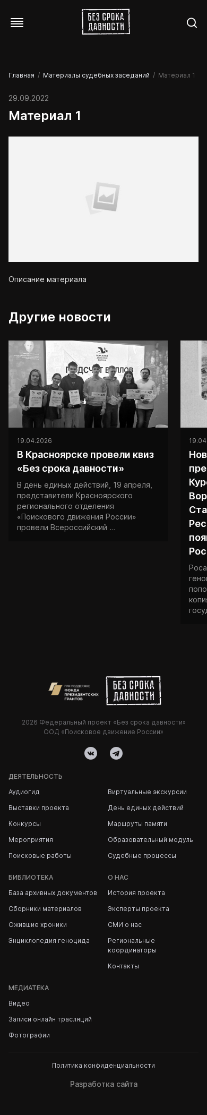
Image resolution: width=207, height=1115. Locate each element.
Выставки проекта (38, 808)
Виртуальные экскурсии (147, 792)
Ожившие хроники (37, 925)
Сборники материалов (45, 909)
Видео (19, 1003)
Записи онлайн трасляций (50, 1019)
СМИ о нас (125, 925)
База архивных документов (52, 893)
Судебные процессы (142, 855)
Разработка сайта (103, 1083)
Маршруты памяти (137, 824)
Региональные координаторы (132, 945)
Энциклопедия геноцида (49, 940)
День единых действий (146, 808)
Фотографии (29, 1035)
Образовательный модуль (150, 840)
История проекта (136, 893)
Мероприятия (30, 840)
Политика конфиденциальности (103, 1065)
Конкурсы (24, 824)
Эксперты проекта (138, 909)
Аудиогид (24, 792)
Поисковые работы (40, 855)
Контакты (123, 966)
